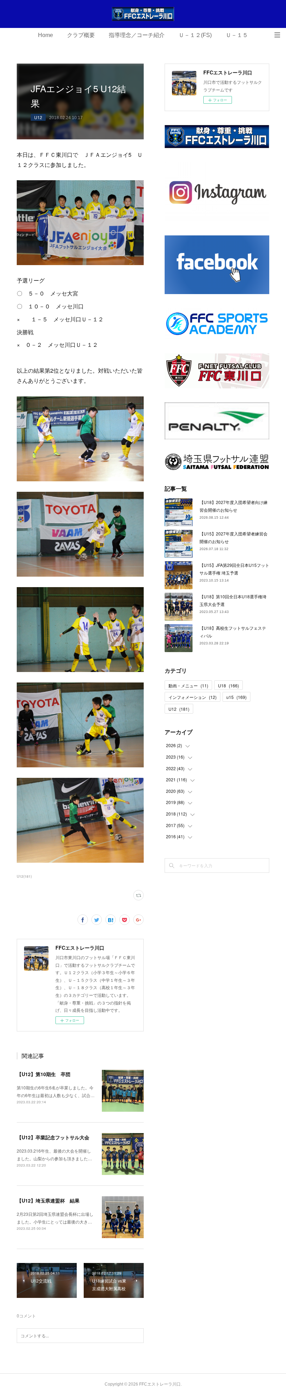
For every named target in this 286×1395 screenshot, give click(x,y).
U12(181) (24, 876)
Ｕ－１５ (237, 35)
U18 (228, 685)
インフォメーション (192, 697)
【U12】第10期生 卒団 (43, 1074)
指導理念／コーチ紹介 (137, 35)
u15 (236, 697)
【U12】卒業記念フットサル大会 (53, 1137)
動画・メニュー (188, 685)
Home (45, 35)
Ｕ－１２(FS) (195, 35)
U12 (38, 117)
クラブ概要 (81, 35)
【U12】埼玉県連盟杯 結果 (48, 1200)
